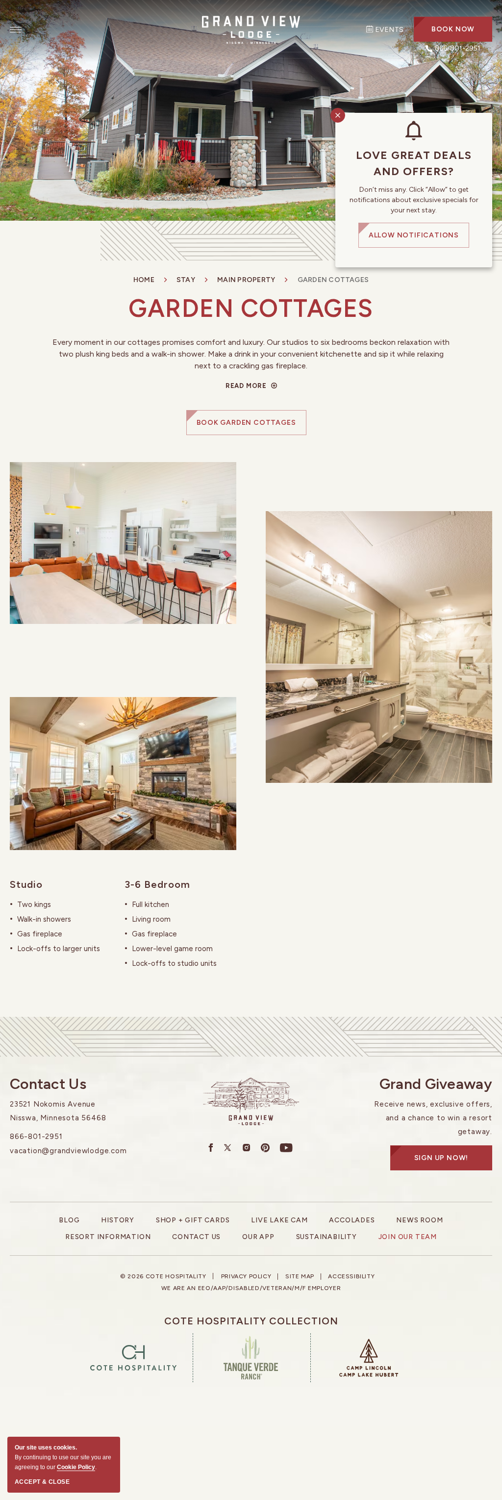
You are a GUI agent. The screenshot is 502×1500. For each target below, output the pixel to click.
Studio (26, 884)
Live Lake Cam (279, 1220)
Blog (69, 1220)
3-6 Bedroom (157, 884)
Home (143, 280)
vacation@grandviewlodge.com (68, 1150)
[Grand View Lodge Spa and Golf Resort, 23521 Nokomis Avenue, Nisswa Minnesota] (251, 29)
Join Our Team (407, 1237)
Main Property (246, 280)
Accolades (352, 1220)
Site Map (299, 1276)
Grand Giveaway (435, 1084)
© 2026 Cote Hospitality (163, 1276)
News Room (419, 1220)
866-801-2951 (36, 1136)
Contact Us (48, 1084)
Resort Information (108, 1237)
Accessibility (351, 1276)
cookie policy (76, 1467)
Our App (258, 1237)
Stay (185, 280)
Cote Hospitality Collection (251, 1321)
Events (389, 30)
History (117, 1220)
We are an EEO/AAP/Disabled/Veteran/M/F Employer (251, 1288)
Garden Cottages (251, 308)
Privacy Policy (246, 1276)
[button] (453, 29)
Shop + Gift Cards (193, 1220)
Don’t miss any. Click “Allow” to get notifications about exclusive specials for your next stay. (414, 199)
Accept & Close (42, 1481)
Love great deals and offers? (414, 163)
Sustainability (326, 1237)
